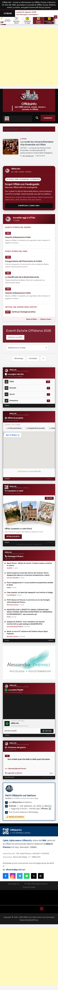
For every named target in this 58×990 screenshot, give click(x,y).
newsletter (48, 118)
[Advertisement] (29, 57)
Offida (24, 139)
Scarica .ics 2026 (15, 337)
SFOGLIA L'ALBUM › (13, 536)
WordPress (33, 920)
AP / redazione (28, 156)
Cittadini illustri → (46, 319)
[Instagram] (12, 876)
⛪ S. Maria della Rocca (14, 428)
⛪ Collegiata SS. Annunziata (35, 428)
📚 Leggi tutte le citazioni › (14, 773)
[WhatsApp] (27, 876)
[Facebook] (5, 876)
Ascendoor (49, 917)
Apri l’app (48, 731)
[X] (34, 876)
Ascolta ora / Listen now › (29, 206)
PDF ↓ (51, 773)
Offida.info (29, 104)
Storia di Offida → (32, 319)
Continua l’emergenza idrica (23, 312)
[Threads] (41, 876)
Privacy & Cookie (29, 887)
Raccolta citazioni (9, 777)
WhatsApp (18, 358)
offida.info (6, 405)
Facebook (33, 358)
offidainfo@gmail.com (15, 870)
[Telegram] (20, 876)
